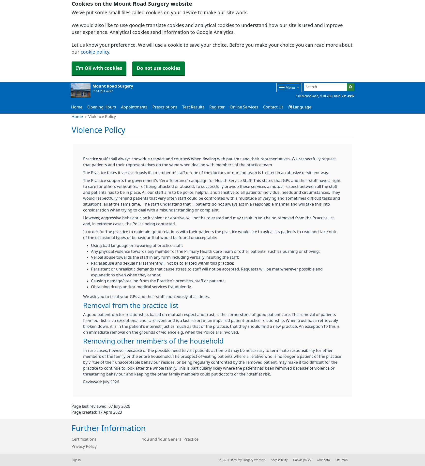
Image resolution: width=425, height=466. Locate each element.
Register (217, 107)
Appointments (134, 107)
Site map (341, 460)
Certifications (84, 439)
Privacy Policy (84, 446)
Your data (323, 460)
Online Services (244, 107)
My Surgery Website (251, 460)
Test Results (193, 107)
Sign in (76, 460)
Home (77, 117)
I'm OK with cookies (99, 68)
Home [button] (76, 107)
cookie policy (95, 52)
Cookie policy (302, 460)
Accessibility (279, 460)
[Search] (350, 87)
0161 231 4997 (344, 96)
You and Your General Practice (170, 439)
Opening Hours (101, 107)
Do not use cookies (158, 68)
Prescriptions (164, 107)
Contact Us (273, 107)
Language (301, 107)
